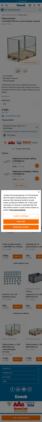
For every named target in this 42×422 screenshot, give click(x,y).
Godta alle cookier (21, 227)
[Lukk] (38, 191)
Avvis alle (21, 221)
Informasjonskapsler (18, 210)
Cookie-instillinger (21, 216)
